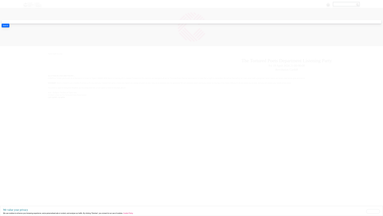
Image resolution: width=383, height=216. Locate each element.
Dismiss (373, 211)
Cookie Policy (128, 213)
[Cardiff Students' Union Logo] (37, 4)
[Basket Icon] (328, 4)
